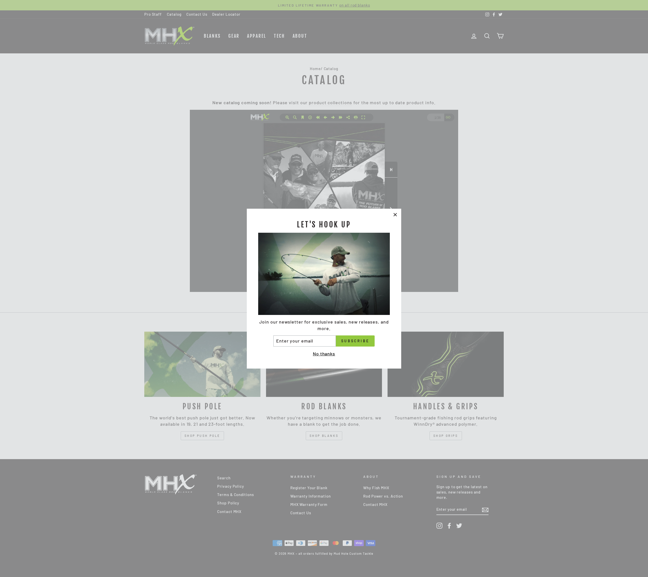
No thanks (324, 353)
